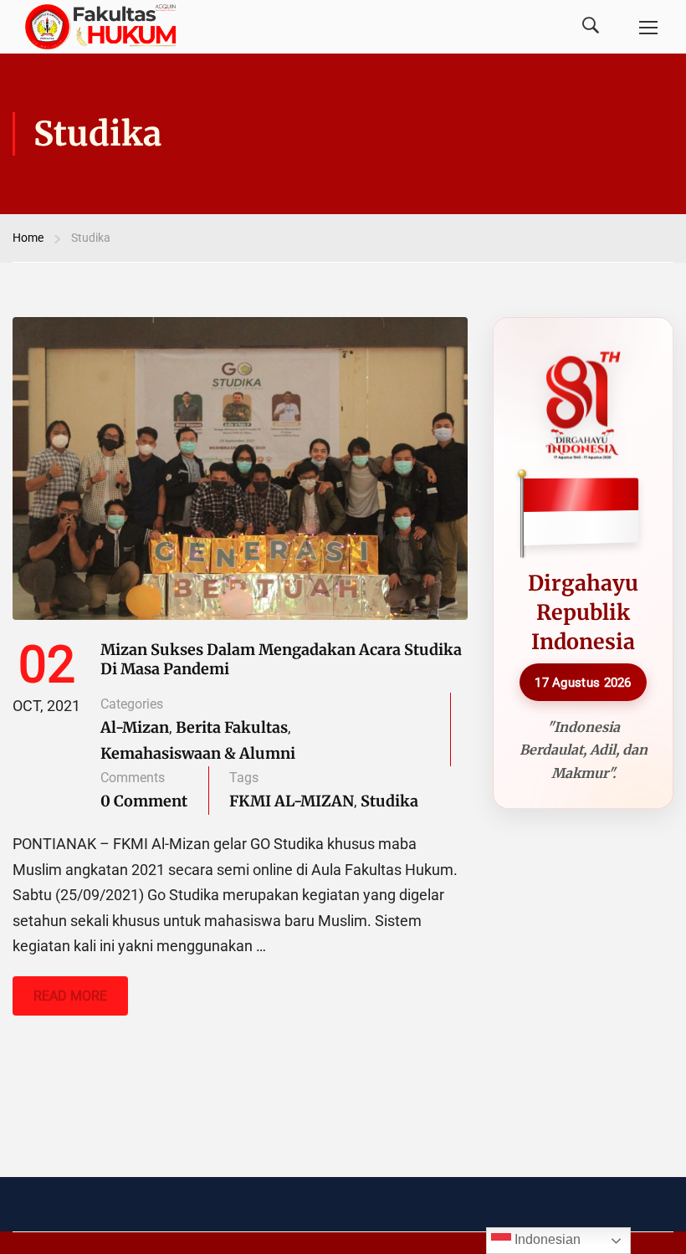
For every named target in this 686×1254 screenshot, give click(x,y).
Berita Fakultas (232, 727)
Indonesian (546, 1239)
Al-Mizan (134, 727)
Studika (389, 801)
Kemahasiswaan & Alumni (197, 753)
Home (28, 237)
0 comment (143, 801)
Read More (77, 1001)
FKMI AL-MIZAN (291, 801)
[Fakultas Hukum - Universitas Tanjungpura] (100, 26)
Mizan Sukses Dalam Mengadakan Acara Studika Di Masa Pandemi (281, 659)
